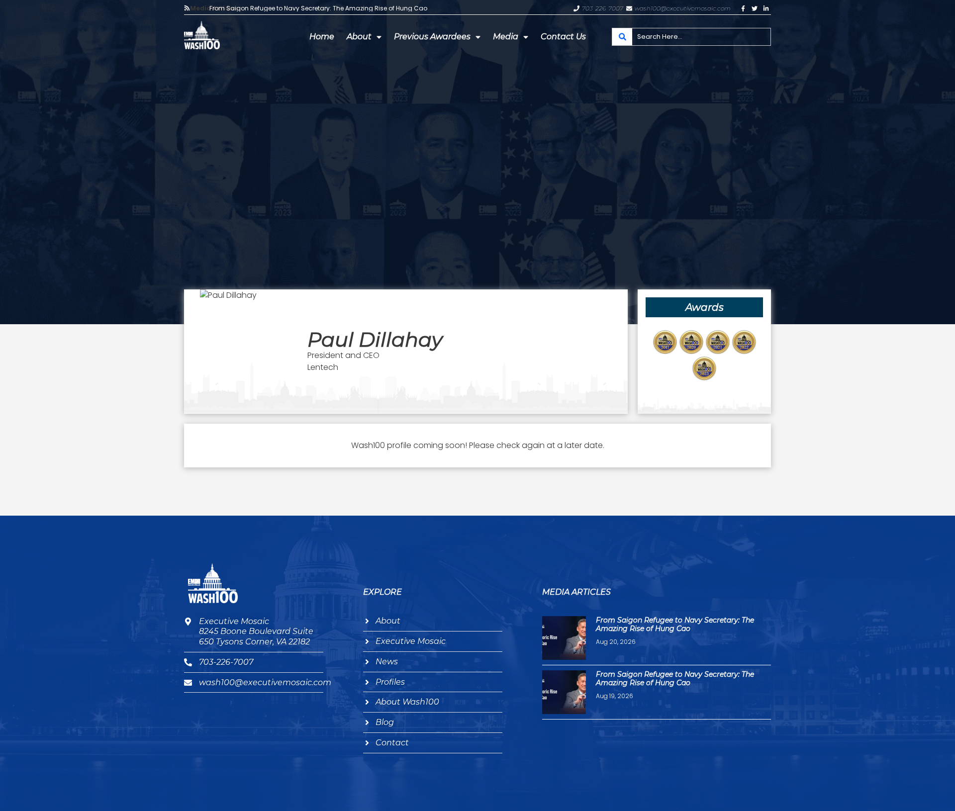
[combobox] (691, 37)
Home (321, 36)
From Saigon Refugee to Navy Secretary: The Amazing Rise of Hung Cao (318, 8)
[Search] (622, 36)
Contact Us (563, 36)
